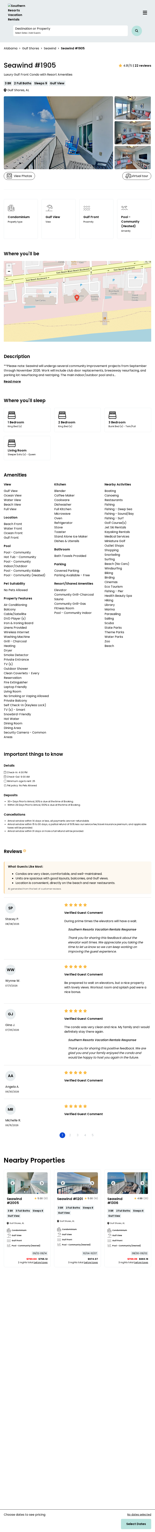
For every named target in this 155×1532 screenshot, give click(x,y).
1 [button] (62, 1135)
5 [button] (93, 1135)
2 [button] (70, 1135)
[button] (70, 30)
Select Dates (136, 1524)
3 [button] (77, 1135)
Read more (12, 381)
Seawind (50, 48)
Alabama (10, 48)
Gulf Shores (30, 48)
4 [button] (85, 1135)
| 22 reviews (142, 65)
